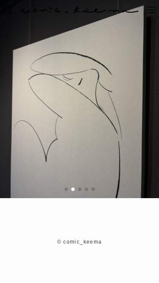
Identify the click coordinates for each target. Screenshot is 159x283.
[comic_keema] (79, 10)
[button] (66, 189)
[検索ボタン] (8, 10)
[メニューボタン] (151, 10)
